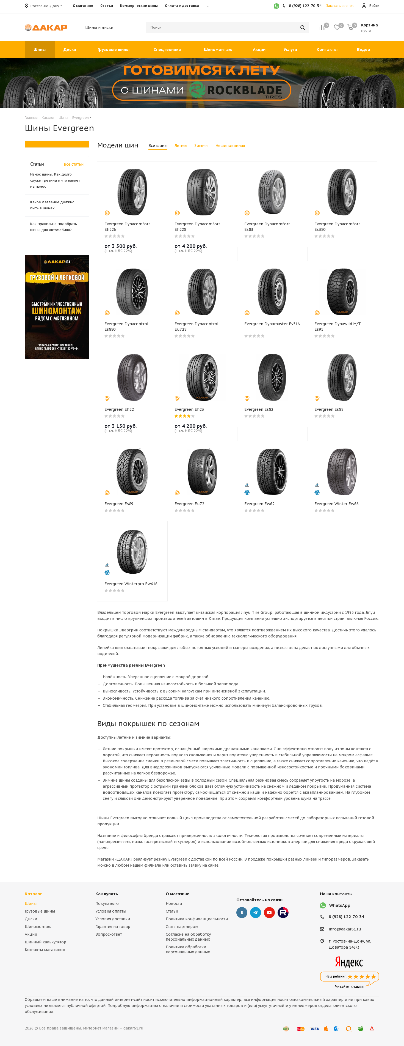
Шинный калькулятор (45, 942)
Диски (31, 918)
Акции (31, 934)
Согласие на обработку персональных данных (188, 937)
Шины (31, 903)
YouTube (269, 912)
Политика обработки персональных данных (188, 949)
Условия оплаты (110, 911)
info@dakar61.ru (345, 929)
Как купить (106, 893)
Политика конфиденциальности (197, 918)
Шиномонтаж (38, 926)
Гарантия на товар (112, 926)
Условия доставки (112, 918)
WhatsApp (339, 905)
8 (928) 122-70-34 (346, 916)
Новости (174, 903)
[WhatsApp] (276, 6)
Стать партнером (182, 926)
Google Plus (283, 912)
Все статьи (74, 164)
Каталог (33, 893)
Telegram (255, 912)
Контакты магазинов (45, 949)
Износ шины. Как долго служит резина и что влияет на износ (55, 180)
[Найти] (302, 27)
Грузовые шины (40, 911)
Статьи (172, 911)
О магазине (177, 893)
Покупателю (107, 903)
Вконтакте (241, 912)
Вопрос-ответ (108, 934)
